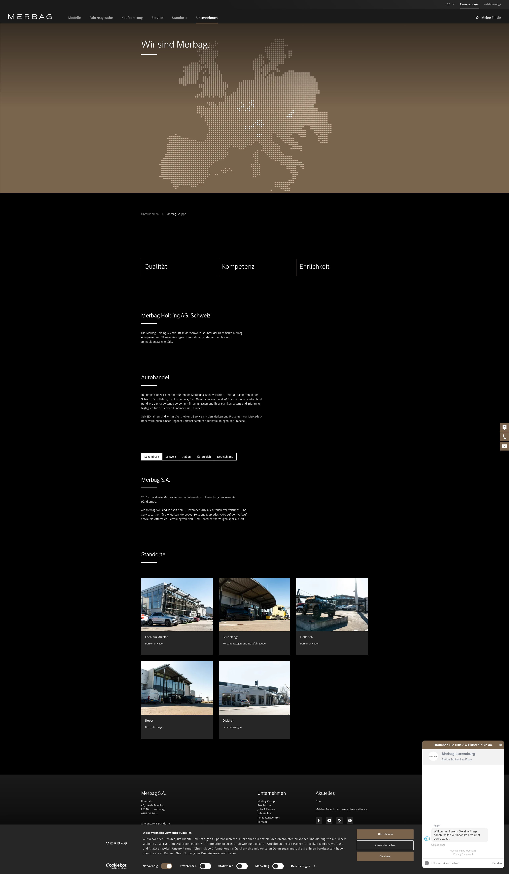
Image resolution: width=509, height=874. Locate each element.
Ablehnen (385, 856)
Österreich (204, 457)
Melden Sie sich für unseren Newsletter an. (342, 809)
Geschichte (264, 805)
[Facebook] (319, 820)
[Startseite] (36, 16)
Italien (186, 457)
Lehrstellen (264, 813)
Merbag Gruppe (176, 214)
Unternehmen (150, 214)
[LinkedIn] (350, 820)
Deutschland (225, 457)
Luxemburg (151, 457)
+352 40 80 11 (149, 813)
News (319, 801)
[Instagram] (339, 820)
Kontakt (262, 822)
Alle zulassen (385, 834)
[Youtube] (329, 820)
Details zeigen (300, 866)
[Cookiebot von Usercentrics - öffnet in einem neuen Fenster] (116, 866)
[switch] (205, 866)
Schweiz (170, 457)
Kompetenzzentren (268, 817)
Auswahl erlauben (385, 845)
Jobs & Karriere (266, 809)
